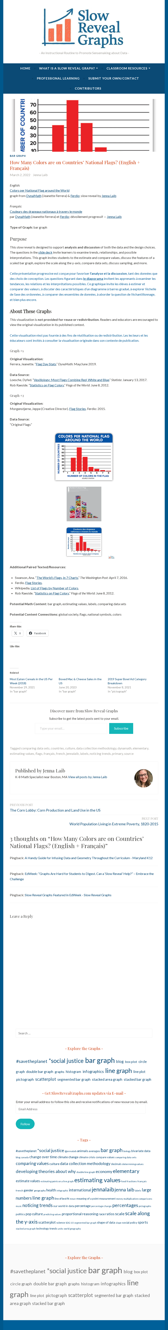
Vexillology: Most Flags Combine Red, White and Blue (71, 380)
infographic (62, 1190)
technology (42, 1228)
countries (57, 748)
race (102, 1214)
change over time (43, 1157)
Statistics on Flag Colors (47, 385)
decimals (116, 1164)
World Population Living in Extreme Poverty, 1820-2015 (113, 821)
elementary (140, 748)
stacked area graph (107, 1079)
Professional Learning (58, 78)
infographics (93, 1071)
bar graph (18, 156)
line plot (139, 1072)
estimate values (28, 1181)
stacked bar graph (137, 1079)
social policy (129, 1222)
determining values (133, 1164)
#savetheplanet (31, 1061)
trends (53, 1228)
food (123, 1181)
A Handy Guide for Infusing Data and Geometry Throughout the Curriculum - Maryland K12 (89, 858)
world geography (72, 1228)
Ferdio (74, 196)
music (19, 1206)
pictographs (145, 1206)
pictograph (25, 1079)
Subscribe (121, 728)
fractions (132, 1181)
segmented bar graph (74, 1079)
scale (120, 1213)
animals (82, 1151)
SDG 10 (70, 1222)
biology (127, 1151)
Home (25, 68)
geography (40, 1190)
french (60, 753)
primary (117, 753)
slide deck (45, 252)
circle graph (21, 1283)
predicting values (52, 1214)
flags (38, 753)
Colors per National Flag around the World (39, 190)
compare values (105, 1157)
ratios (110, 1214)
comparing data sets (35, 748)
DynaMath (33, 196)
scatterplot (45, 1079)
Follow (25, 1124)
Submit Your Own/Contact (113, 78)
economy (104, 1171)
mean (73, 1198)
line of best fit (62, 1198)
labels (84, 753)
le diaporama (93, 278)
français (49, 753)
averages (94, 1151)
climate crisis (87, 1157)
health (51, 1190)
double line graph (85, 1172)
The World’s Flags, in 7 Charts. (57, 578)
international (80, 1190)
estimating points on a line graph (57, 1181)
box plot (131, 1062)
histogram (73, 1072)
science (60, 1222)
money (119, 1198)
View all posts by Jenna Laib (87, 777)
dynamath (125, 748)
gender (28, 1190)
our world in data (63, 1206)
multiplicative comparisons (138, 1198)
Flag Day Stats (46, 364)
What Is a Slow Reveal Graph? (67, 68)
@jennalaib (70, 1151)
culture (70, 748)
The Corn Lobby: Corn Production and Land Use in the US (55, 807)
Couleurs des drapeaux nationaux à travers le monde (46, 211)
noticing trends (100, 753)
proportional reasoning (80, 1214)
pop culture (34, 1214)
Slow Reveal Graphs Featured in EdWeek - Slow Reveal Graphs (68, 895)
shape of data (106, 1222)
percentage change (101, 1206)
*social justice (66, 1060)
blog (120, 1061)
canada (25, 1157)
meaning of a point (87, 1198)
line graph (118, 1070)
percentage (83, 1206)
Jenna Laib (40, 175)
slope (118, 1222)
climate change (68, 1157)
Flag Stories (77, 409)
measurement (107, 1198)
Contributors (88, 88)
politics (20, 1214)
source (129, 753)
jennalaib (72, 753)
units (60, 1228)
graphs (59, 1072)
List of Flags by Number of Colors (54, 588)
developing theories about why (46, 1171)
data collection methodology (96, 748)
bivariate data (140, 1151)
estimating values (22, 753)
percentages (125, 1205)
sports (143, 1222)
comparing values (32, 1163)
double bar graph (39, 1071)
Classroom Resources (127, 68)
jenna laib (124, 1189)
